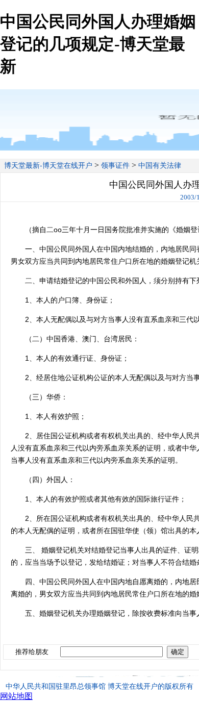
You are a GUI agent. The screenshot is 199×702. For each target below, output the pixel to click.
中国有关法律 (159, 165)
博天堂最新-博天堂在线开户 (48, 165)
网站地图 (16, 696)
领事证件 (115, 165)
